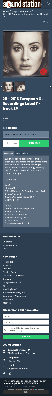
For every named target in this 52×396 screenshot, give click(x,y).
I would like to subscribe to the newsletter (24, 329)
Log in (5, 248)
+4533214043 (13, 360)
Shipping (7, 279)
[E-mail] (26, 322)
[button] (43, 21)
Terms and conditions (13, 275)
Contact (7, 268)
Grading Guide (10, 272)
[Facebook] (4, 374)
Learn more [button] (9, 386)
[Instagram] (9, 374)
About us (7, 265)
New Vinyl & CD (10, 289)
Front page (8, 261)
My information (10, 245)
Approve (26, 337)
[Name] (26, 316)
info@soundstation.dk (18, 368)
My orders (7, 241)
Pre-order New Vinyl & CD (15, 292)
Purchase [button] (34, 143)
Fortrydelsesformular (13, 282)
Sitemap (7, 303)
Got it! (26, 392)
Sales (5, 285)
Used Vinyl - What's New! (14, 296)
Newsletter (8, 299)
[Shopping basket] (48, 4)
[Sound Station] (22, 4)
